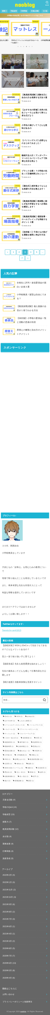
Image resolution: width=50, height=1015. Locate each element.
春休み (20, 764)
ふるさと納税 (26, 721)
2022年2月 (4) (9, 875)
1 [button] (18, 46)
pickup (30, 716)
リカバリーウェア (27, 734)
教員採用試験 (36, 759)
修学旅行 (24, 742)
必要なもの (20, 759)
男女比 (8, 772)
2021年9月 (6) (9, 904)
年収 (7, 759)
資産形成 (8, 858)
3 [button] (23, 46)
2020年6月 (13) (9, 963)
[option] (25, 31)
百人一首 (21, 772)
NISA (19, 716)
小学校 (8, 755)
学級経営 (14, 11)
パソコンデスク (36, 725)
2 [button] (20, 46)
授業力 (4, 11)
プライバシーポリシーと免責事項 (17, 1002)
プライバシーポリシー (29, 729)
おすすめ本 (10, 721)
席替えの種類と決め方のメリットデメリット (31, 332)
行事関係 (24, 11)
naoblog (25, 4)
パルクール (10, 729)
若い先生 (24, 776)
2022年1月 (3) (9, 882)
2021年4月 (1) (9, 934)
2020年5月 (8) (9, 970)
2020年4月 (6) (9, 978)
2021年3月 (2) (9, 941)
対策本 (38, 751)
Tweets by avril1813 (11, 630)
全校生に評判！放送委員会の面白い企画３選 (31, 284)
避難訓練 (19, 781)
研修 (32, 772)
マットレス (10, 734)
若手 (36, 776)
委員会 (36, 746)
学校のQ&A (10, 807)
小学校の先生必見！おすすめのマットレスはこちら (25, 15)
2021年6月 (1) (9, 926)
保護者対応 (10, 742)
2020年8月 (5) (9, 948)
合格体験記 (23, 746)
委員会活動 (10, 751)
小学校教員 (22, 755)
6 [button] (32, 46)
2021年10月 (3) (9, 897)
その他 (45, 11)
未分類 (7, 836)
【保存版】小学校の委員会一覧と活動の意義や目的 (31, 320)
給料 (43, 772)
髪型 (31, 781)
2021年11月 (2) (9, 890)
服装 (31, 764)
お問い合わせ (8, 994)
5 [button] (29, 46)
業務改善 (8, 844)
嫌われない (25, 751)
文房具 (8, 764)
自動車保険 (10, 776)
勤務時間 (9, 746)
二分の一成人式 (11, 738)
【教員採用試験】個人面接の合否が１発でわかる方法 (31, 308)
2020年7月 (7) (9, 956)
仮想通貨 (27, 738)
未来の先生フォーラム (14, 768)
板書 (30, 768)
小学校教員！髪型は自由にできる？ (31, 296)
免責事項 (37, 742)
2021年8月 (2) (9, 912)
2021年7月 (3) (9, 919)
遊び (7, 781)
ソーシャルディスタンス (15, 725)
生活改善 (42, 768)
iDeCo (8, 716)
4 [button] (26, 46)
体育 (39, 738)
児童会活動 (35, 11)
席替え (35, 755)
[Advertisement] (25, 380)
